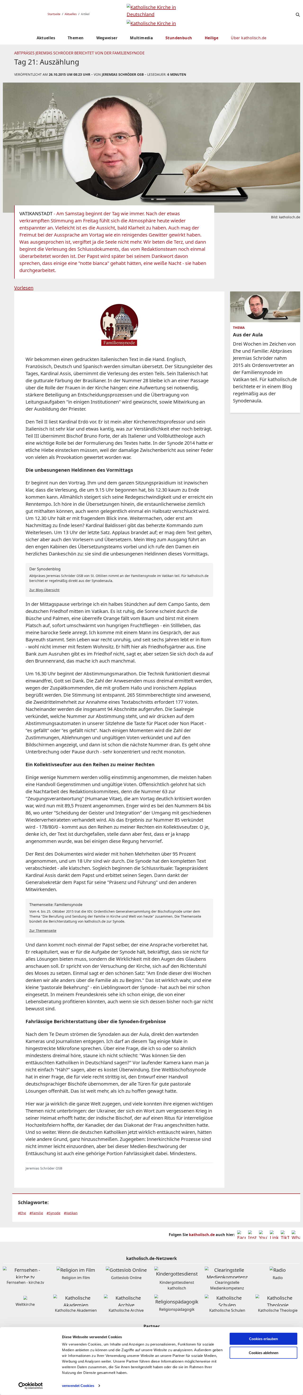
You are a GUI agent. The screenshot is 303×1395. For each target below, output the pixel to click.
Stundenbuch (178, 37)
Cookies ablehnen (263, 1353)
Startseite (54, 14)
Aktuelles (71, 14)
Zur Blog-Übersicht (44, 590)
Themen (76, 37)
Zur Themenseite (42, 930)
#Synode (53, 1213)
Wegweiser (107, 37)
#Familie (36, 1213)
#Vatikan (71, 1213)
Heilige (211, 37)
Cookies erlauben (263, 1339)
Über (248, 37)
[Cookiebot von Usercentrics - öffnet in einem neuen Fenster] (30, 1385)
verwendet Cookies (78, 1386)
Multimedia (141, 37)
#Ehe (22, 1213)
